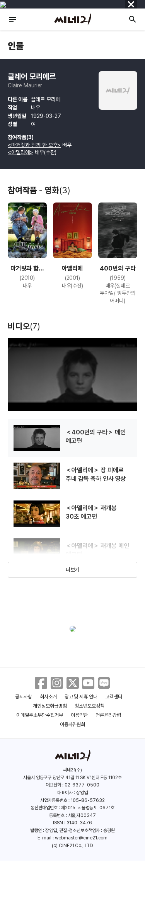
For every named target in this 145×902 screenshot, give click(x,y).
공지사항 (23, 696)
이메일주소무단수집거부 (39, 715)
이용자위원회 (72, 724)
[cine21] (72, 19)
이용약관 (79, 715)
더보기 (73, 570)
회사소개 (48, 696)
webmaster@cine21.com (81, 838)
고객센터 (113, 696)
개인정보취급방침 (50, 706)
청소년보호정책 (89, 706)
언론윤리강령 (108, 715)
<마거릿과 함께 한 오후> (34, 145)
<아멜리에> (20, 152)
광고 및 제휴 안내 (81, 696)
